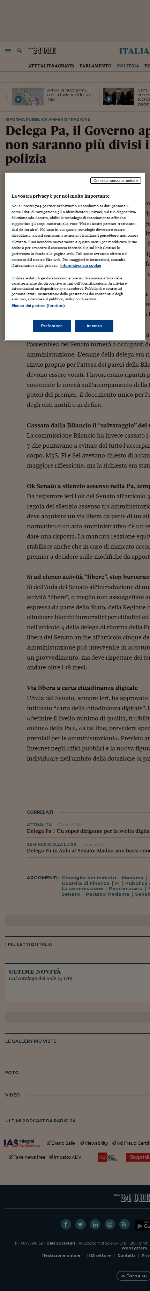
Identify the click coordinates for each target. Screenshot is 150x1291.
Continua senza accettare (115, 180)
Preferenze (52, 326)
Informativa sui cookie (80, 265)
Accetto (94, 326)
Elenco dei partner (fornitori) (38, 305)
